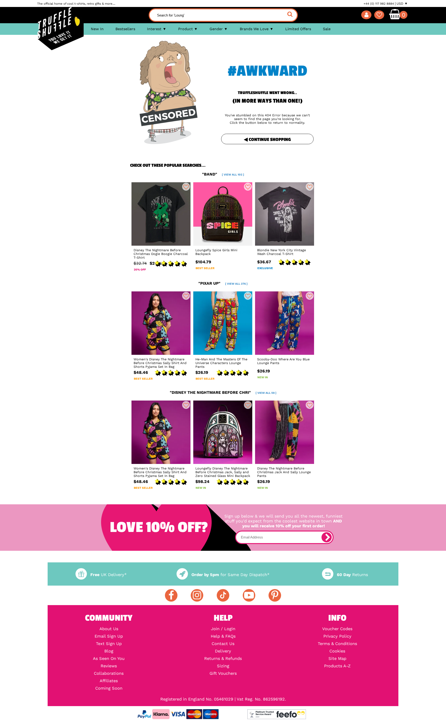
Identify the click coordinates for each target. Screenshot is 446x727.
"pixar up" (223, 283)
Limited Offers (298, 29)
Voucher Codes (337, 629)
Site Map (337, 658)
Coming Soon (108, 688)
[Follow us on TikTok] (223, 595)
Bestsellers (125, 29)
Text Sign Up (109, 644)
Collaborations (109, 673)
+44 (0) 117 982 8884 (379, 3)
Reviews (109, 666)
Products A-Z (337, 666)
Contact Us (223, 644)
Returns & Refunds (223, 658)
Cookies (337, 651)
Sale (327, 29)
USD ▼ (402, 3)
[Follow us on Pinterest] (275, 595)
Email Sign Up (109, 636)
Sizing (223, 666)
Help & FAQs (223, 636)
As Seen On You (109, 658)
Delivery (223, 651)
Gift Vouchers (223, 673)
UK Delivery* (108, 574)
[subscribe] (326, 537)
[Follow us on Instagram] (197, 595)
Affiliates (109, 681)
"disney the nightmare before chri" (223, 392)
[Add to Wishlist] (186, 187)
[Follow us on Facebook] (171, 595)
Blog (108, 651)
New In (97, 29)
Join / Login (223, 629)
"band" (223, 174)
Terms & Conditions (337, 644)
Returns (352, 574)
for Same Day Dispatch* (230, 574)
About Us (108, 629)
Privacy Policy (337, 636)
